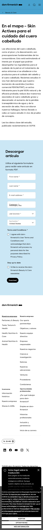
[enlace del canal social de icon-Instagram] (22, 450)
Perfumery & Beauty (10, 320)
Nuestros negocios (28, 349)
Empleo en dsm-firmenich (27, 408)
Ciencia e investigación (25, 355)
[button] (34, 5)
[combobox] (21, 214)
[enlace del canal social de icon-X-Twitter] (28, 450)
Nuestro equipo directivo (26, 335)
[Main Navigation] (39, 4)
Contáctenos (25, 384)
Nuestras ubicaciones (25, 368)
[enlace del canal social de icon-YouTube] (16, 450)
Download (13, 280)
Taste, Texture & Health (9, 327)
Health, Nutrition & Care (10, 335)
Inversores (6, 389)
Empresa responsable (25, 343)
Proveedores (25, 379)
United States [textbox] (15, 223)
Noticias (23, 362)
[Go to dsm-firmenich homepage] (12, 4)
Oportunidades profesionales (26, 390)
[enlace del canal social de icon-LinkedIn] (5, 450)
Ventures (24, 375)
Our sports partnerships (25, 322)
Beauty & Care (10, 13)
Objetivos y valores (28, 328)
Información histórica (7, 395)
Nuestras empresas (9, 316)
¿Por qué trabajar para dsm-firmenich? (27, 398)
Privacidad (24, 509)
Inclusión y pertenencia (25, 424)
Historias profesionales (25, 416)
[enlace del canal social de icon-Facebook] (10, 450)
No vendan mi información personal (21, 510)
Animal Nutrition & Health (10, 343)
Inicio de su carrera (28, 430)
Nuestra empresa (26, 316)
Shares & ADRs (8, 406)
